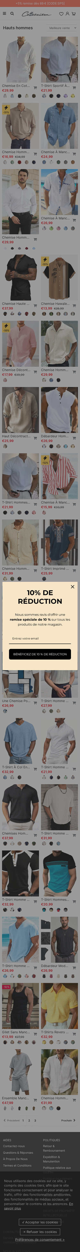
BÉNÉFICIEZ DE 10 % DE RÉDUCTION (40, 654)
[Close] (73, 587)
